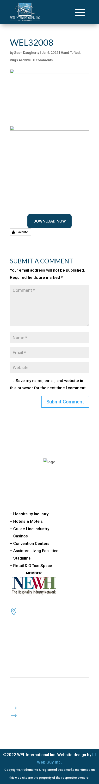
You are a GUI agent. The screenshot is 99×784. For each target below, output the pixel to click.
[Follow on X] (23, 723)
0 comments (43, 60)
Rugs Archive (20, 60)
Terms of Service (41, 714)
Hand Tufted (70, 53)
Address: (31, 609)
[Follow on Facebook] (14, 723)
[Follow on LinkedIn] (33, 723)
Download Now (49, 221)
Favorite (22, 232)
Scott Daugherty (26, 53)
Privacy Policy (38, 706)
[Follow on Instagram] (42, 723)
